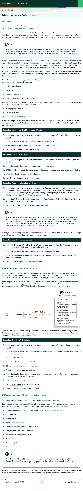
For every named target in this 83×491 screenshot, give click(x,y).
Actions (36, 463)
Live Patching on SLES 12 (14, 482)
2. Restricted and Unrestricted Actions (19, 28)
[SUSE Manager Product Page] (8, 9)
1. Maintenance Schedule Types (17, 26)
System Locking (71, 53)
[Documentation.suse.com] (5, 10)
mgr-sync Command (71, 482)
